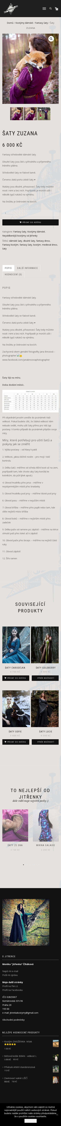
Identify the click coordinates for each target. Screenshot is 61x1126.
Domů (10, 22)
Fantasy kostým (10, 244)
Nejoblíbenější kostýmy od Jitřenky (19, 235)
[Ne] (57, 1114)
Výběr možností (45, 678)
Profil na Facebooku (12, 990)
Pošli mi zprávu (10, 975)
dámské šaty (15, 240)
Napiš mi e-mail (10, 971)
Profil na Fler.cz (10, 986)
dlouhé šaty (29, 240)
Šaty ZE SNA (15, 845)
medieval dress (49, 244)
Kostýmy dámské (24, 22)
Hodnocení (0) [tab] (13, 274)
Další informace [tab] (27, 268)
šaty (4, 248)
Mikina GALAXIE (45, 845)
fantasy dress (43, 240)
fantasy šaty (26, 244)
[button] (51, 39)
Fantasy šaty (41, 22)
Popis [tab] (8, 268)
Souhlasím (31, 1121)
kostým (37, 244)
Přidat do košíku (32, 222)
